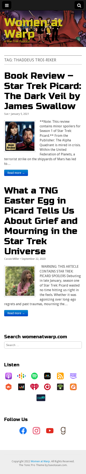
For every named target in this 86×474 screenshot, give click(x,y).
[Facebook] (23, 431)
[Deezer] (23, 387)
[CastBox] (10, 387)
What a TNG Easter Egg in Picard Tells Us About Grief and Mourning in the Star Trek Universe (41, 221)
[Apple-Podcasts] (10, 376)
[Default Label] (49, 431)
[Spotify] (36, 376)
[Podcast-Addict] (75, 387)
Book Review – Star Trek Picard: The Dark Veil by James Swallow (42, 91)
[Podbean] (62, 387)
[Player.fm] (49, 387)
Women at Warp (33, 28)
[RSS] (62, 376)
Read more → (16, 172)
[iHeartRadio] (36, 387)
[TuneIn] (43, 397)
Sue (6, 113)
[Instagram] (36, 431)
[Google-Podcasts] (23, 376)
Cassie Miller (11, 258)
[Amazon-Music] (75, 376)
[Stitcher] (49, 376)
